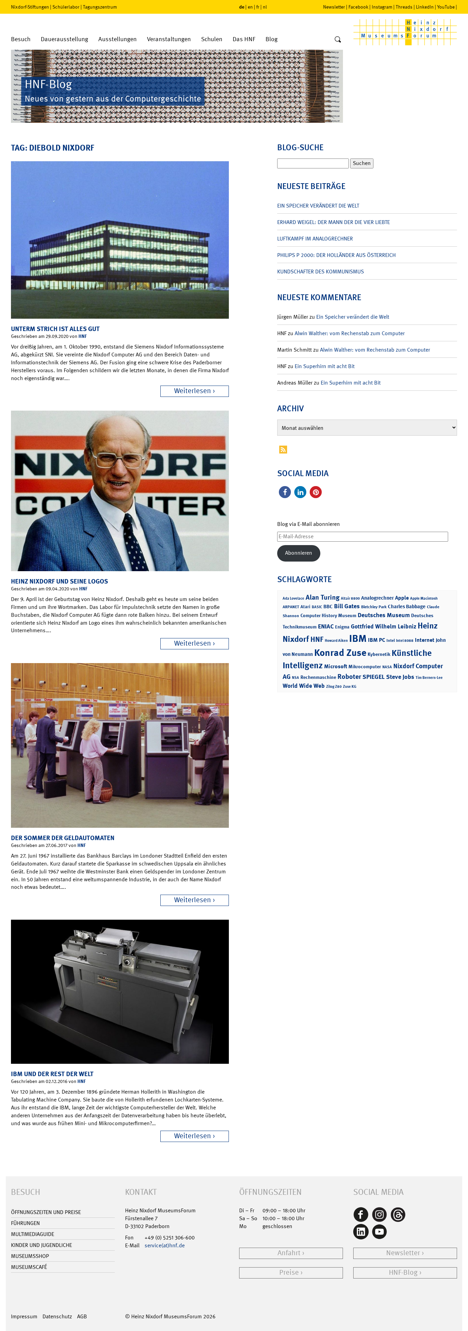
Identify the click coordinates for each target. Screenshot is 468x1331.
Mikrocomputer (364, 666)
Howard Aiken (336, 640)
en (250, 7)
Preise (289, 1272)
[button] (285, 492)
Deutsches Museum (384, 615)
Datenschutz (57, 1316)
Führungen (25, 1223)
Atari (305, 607)
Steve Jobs (400, 677)
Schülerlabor (65, 7)
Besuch (20, 39)
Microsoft (335, 666)
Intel (390, 640)
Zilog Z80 (334, 686)
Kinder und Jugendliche (41, 1245)
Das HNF (244, 39)
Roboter (349, 676)
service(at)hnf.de (165, 1245)
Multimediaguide (32, 1234)
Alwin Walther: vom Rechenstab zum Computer (350, 333)
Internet (424, 640)
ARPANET (291, 607)
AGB (82, 1316)
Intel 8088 (405, 640)
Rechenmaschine (318, 677)
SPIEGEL (373, 677)
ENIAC (326, 626)
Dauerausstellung (64, 39)
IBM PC (376, 640)
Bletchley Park (373, 607)
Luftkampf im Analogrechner (315, 238)
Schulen (211, 39)
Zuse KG (349, 686)
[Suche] (338, 39)
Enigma (342, 627)
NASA (387, 667)
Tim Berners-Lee (429, 677)
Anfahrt (289, 1253)
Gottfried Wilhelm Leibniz (383, 626)
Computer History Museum (328, 615)
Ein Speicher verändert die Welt (318, 205)
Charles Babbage (407, 606)
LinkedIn (425, 7)
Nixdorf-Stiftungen (30, 7)
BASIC (317, 607)
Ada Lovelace (293, 598)
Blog (272, 39)
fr (257, 7)
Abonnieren (298, 552)
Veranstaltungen (169, 39)
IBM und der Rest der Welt (52, 1074)
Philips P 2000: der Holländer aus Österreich (336, 255)
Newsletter (334, 7)
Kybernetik (379, 654)
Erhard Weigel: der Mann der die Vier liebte (333, 222)
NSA (295, 677)
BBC (328, 606)
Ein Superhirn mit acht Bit (325, 366)
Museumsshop (30, 1256)
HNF (82, 336)
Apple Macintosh (424, 598)
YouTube (446, 7)
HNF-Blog (403, 1272)
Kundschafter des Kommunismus (320, 271)
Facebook (358, 7)
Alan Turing (323, 597)
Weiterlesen (192, 391)
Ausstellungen (117, 39)
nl (265, 7)
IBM (358, 638)
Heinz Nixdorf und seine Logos (59, 581)
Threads (404, 7)
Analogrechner (377, 597)
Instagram (382, 7)
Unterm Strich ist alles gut (55, 329)
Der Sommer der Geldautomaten (62, 838)
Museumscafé (29, 1267)
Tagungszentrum (100, 7)
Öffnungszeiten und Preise (46, 1212)
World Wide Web (304, 686)
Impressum (24, 1316)
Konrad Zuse (340, 652)
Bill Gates (347, 606)
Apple (402, 597)
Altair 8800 (350, 598)
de (241, 6)
